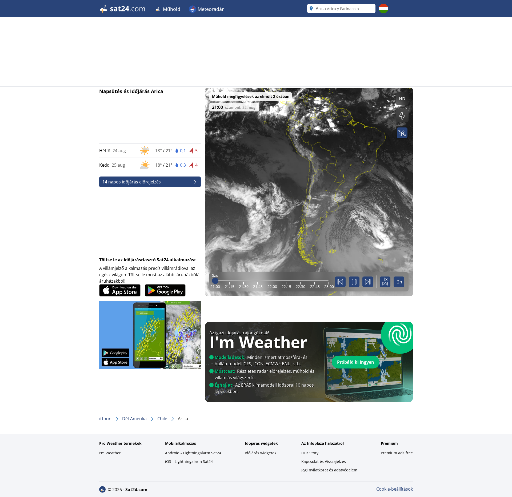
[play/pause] (354, 281)
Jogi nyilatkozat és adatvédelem (329, 469)
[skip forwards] (367, 281)
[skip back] (340, 281)
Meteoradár (210, 9)
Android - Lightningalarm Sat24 (193, 452)
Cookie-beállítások (394, 489)
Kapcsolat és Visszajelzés (323, 461)
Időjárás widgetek (260, 452)
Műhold (171, 9)
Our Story (309, 452)
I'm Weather (110, 452)
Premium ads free (397, 452)
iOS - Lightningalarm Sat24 (189, 461)
